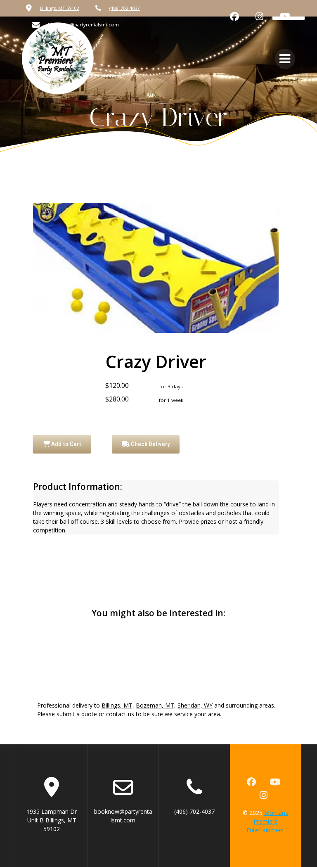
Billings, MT (117, 705)
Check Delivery (150, 444)
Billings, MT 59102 (59, 8)
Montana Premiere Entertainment (267, 821)
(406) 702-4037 (124, 8)
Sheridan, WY (195, 705)
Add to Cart (65, 444)
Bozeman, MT (155, 705)
